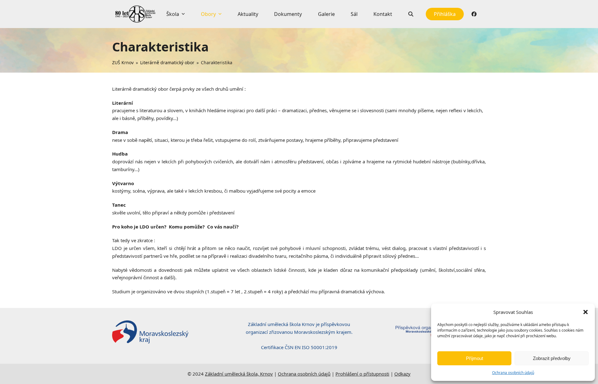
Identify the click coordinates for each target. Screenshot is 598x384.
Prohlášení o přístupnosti (362, 374)
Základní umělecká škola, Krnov (239, 374)
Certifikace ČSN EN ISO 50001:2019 (299, 347)
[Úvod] (135, 14)
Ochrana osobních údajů (513, 372)
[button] (585, 312)
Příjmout (474, 358)
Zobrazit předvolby (552, 358)
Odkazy (402, 374)
